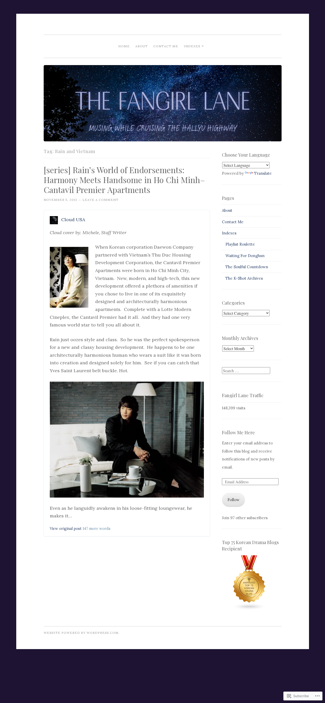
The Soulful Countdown (246, 266)
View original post (66, 528)
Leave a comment (101, 200)
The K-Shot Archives (244, 278)
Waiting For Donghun (245, 255)
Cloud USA (73, 219)
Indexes (192, 46)
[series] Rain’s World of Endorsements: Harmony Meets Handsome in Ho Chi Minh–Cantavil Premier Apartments (124, 179)
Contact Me (165, 46)
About (141, 46)
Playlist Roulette (240, 244)
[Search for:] (246, 370)
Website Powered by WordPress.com (81, 633)
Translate (263, 173)
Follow (233, 499)
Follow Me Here (238, 432)
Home (124, 46)
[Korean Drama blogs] (249, 608)
